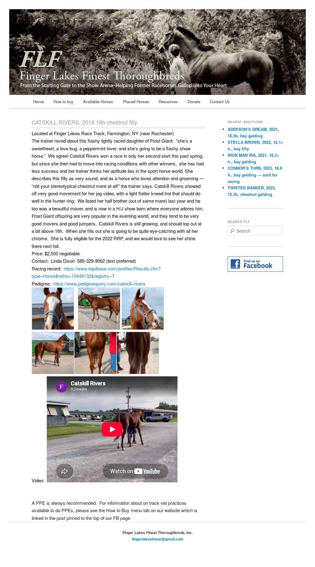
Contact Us (220, 101)
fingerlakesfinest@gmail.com (157, 539)
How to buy (64, 101)
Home (38, 101)
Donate (194, 101)
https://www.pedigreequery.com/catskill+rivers (99, 283)
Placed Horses (136, 101)
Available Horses (98, 101)
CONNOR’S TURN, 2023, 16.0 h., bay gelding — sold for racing (255, 174)
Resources (168, 101)
